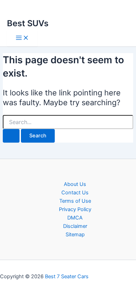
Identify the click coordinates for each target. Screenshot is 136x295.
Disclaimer (75, 226)
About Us (75, 184)
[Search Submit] (11, 136)
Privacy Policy (75, 209)
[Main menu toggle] (22, 38)
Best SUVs (27, 23)
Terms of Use (75, 201)
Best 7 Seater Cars (67, 276)
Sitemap (75, 234)
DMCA (75, 218)
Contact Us (75, 192)
